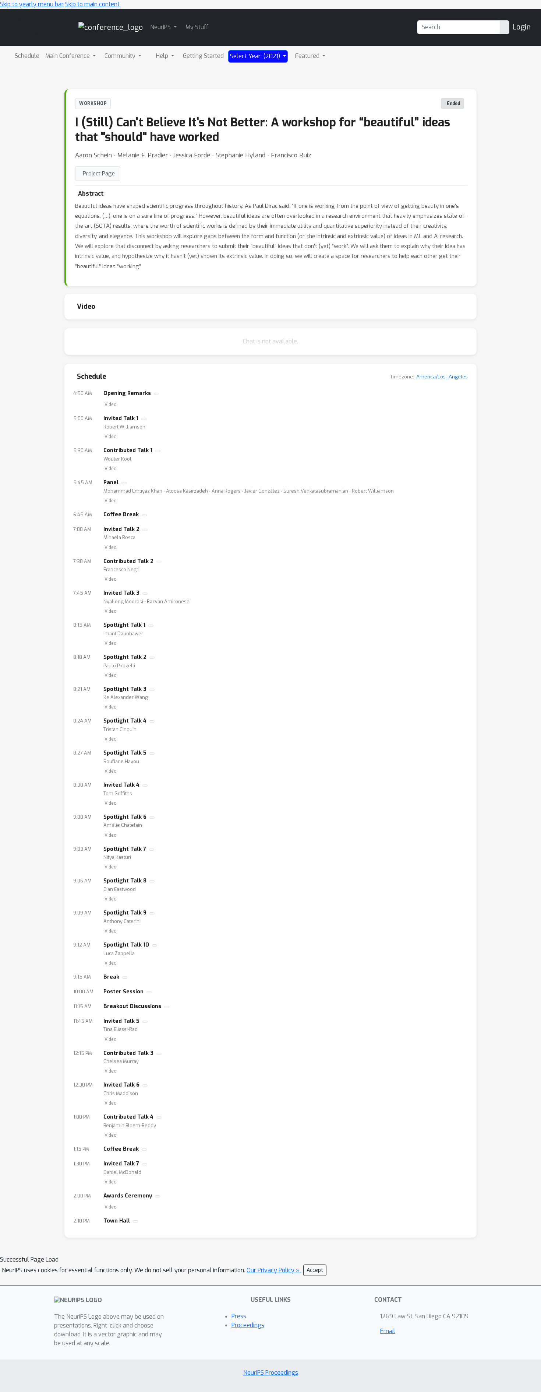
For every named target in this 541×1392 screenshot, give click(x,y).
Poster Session (123, 991)
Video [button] (111, 405)
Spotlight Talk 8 (124, 880)
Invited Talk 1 (120, 418)
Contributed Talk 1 (127, 450)
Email (387, 1331)
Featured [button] (308, 56)
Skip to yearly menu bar (32, 4)
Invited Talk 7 (121, 1163)
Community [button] (121, 56)
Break (111, 976)
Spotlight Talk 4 (124, 720)
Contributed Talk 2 (128, 561)
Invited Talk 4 (121, 784)
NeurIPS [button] (161, 27)
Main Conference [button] (68, 56)
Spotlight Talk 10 (126, 944)
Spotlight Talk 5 (124, 752)
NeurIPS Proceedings (270, 1373)
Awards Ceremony (127, 1195)
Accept (315, 1270)
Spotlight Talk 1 (124, 625)
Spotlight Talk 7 (124, 849)
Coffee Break (121, 514)
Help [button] (163, 56)
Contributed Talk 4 (128, 1116)
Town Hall (116, 1220)
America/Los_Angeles (442, 376)
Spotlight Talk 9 (124, 912)
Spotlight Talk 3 (124, 689)
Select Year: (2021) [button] (256, 56)
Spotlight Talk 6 (124, 817)
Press (238, 1316)
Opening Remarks (127, 393)
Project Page (99, 173)
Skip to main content (92, 4)
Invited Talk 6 (121, 1084)
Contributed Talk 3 (128, 1053)
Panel (111, 482)
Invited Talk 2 (121, 529)
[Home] (110, 27)
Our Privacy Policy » (274, 1270)
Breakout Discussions (132, 1006)
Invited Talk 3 (121, 593)
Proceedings (247, 1325)
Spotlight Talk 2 (124, 657)
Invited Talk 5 (121, 1021)
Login (521, 27)
